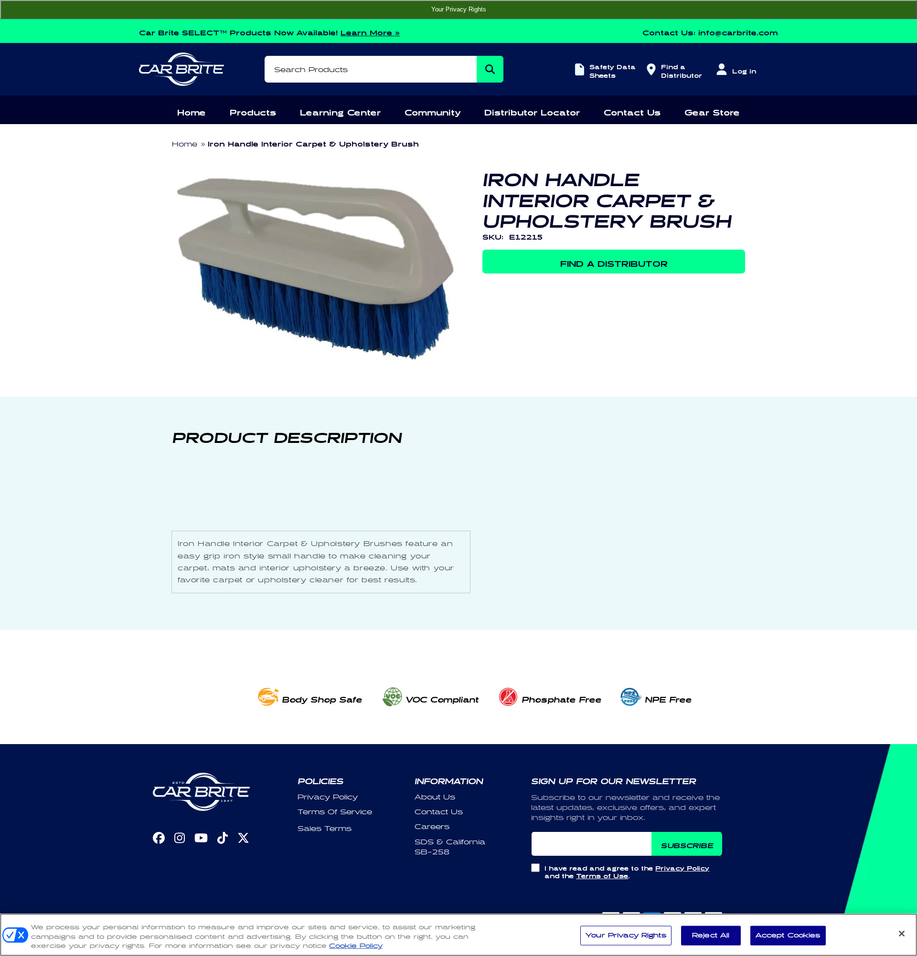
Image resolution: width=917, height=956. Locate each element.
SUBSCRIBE (687, 844)
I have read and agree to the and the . (626, 870)
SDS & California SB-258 (450, 847)
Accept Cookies (788, 935)
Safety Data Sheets (612, 70)
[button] (191, 111)
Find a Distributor (680, 70)
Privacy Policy (328, 797)
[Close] (901, 933)
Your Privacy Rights (458, 9)
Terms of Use (602, 874)
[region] (458, 935)
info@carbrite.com (738, 31)
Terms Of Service (335, 812)
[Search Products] (490, 69)
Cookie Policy (356, 946)
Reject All (710, 935)
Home (184, 144)
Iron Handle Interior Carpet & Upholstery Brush (313, 142)
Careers (432, 826)
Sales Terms (325, 828)
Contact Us (439, 812)
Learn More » (370, 31)
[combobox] (384, 69)
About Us (435, 797)
